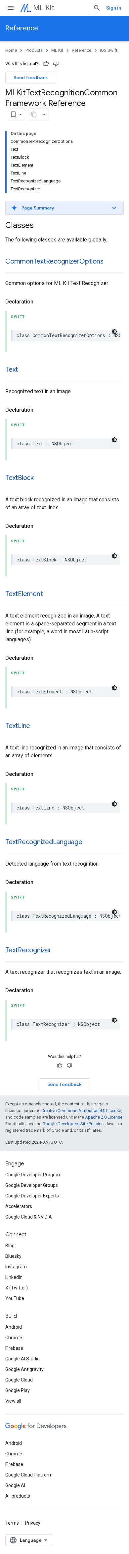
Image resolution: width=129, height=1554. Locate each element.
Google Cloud (19, 1379)
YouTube (14, 1298)
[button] (64, 207)
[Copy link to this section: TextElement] (49, 594)
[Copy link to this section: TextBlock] (40, 478)
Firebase (14, 1348)
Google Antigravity (24, 1369)
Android (13, 1327)
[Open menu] (10, 8)
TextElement (24, 594)
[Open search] (97, 8)
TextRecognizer (28, 950)
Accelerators (18, 1206)
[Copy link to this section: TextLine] (36, 726)
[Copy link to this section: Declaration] (40, 302)
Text (11, 369)
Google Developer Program (33, 1174)
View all (13, 1401)
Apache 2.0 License (103, 1117)
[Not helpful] (56, 64)
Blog (10, 1245)
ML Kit (43, 7)
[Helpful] (46, 64)
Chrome (13, 1337)
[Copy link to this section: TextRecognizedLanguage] (89, 842)
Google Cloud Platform (29, 1474)
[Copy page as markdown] (34, 114)
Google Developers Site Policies (73, 1123)
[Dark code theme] (114, 331)
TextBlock (19, 478)
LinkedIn (13, 1277)
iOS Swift (108, 50)
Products (34, 50)
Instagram (16, 1266)
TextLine (17, 726)
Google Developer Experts (32, 1195)
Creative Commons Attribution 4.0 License (81, 1110)
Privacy (32, 1523)
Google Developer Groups (31, 1185)
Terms (12, 1523)
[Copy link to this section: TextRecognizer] (58, 951)
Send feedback (31, 77)
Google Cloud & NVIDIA (28, 1217)
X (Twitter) (16, 1287)
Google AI (15, 1485)
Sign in (113, 8)
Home (11, 50)
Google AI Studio (22, 1358)
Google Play (17, 1390)
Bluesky (13, 1256)
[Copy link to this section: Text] (24, 370)
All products (17, 1496)
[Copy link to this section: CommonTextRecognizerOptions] (110, 262)
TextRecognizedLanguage (43, 842)
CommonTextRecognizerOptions (54, 261)
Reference (21, 28)
